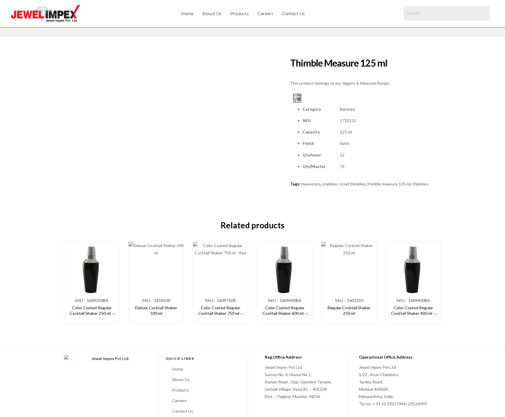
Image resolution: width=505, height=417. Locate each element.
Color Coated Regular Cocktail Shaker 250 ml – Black (92, 310)
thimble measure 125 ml (389, 183)
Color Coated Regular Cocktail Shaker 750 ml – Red (220, 310)
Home (187, 13)
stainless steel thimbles (344, 183)
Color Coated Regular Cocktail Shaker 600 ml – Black (284, 310)
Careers (265, 13)
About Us (212, 13)
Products (239, 13)
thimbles (420, 183)
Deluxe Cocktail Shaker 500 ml (156, 310)
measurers (311, 183)
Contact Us (293, 13)
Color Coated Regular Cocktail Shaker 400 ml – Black (413, 310)
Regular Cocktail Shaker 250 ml (349, 310)
